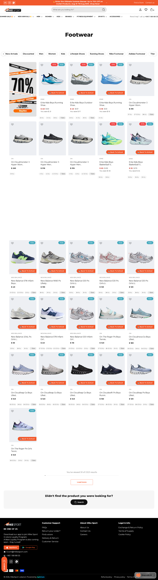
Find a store (47, 534)
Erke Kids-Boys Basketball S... (106, 163)
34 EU (48, 118)
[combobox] (75, 9)
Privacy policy (119, 577)
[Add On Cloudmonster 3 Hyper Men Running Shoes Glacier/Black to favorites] (71, 125)
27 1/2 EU (42, 348)
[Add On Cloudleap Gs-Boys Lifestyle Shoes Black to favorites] (12, 355)
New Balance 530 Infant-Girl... (81, 338)
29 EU (49, 292)
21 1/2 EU (12, 292)
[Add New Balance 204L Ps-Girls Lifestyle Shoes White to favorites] (12, 299)
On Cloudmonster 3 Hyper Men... (50, 163)
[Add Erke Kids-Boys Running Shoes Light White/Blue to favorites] (101, 65)
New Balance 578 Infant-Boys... (22, 282)
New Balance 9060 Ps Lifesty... (51, 282)
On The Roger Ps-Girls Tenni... (21, 450)
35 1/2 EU (130, 348)
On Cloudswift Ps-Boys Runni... (110, 394)
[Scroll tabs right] (154, 54)
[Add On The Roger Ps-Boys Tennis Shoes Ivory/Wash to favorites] (101, 299)
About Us (84, 527)
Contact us (150, 3)
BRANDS (68, 16)
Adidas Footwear (137, 54)
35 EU (55, 118)
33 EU (42, 118)
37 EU (130, 114)
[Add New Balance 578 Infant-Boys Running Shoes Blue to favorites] (12, 243)
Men (41, 54)
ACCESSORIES (115, 16)
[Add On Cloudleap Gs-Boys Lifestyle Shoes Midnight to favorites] (71, 355)
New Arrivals (12, 54)
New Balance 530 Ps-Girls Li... (80, 282)
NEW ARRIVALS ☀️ (25, 16)
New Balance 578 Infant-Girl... (52, 338)
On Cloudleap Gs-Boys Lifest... (21, 394)
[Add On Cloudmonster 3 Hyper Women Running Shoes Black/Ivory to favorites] (130, 65)
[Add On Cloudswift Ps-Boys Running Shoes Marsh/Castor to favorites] (101, 355)
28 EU (42, 292)
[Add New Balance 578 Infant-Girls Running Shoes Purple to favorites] (42, 299)
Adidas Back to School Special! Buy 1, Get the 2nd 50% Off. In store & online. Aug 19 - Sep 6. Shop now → (78, 2)
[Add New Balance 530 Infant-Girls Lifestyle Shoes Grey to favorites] (71, 299)
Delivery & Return (50, 538)
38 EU (145, 114)
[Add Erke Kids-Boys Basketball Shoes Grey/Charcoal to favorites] (130, 125)
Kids (63, 54)
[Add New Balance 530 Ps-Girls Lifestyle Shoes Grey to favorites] (71, 243)
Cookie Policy (124, 534)
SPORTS (101, 16)
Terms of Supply (126, 531)
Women (52, 54)
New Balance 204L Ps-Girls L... (21, 338)
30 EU (55, 292)
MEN (38, 16)
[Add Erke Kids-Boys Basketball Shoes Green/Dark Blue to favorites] (101, 125)
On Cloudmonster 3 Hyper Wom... (138, 104)
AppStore (13, 547)
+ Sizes (62, 118)
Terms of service (133, 577)
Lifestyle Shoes (77, 54)
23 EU (27, 292)
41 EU (41, 174)
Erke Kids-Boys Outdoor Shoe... (81, 104)
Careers (83, 534)
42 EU (48, 174)
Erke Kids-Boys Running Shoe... (52, 104)
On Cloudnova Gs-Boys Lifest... (139, 338)
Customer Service (50, 541)
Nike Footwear (116, 54)
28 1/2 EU (109, 348)
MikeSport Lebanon (18, 577)
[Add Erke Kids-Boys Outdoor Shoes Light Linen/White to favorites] (71, 65)
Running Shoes (97, 54)
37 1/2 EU (137, 114)
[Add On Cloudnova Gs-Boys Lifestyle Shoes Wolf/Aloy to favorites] (130, 299)
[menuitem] (60, 527)
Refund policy (106, 577)
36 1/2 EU (144, 348)
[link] (22, 89)
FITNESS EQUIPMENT (85, 16)
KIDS (58, 16)
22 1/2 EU (20, 292)
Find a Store (139, 3)
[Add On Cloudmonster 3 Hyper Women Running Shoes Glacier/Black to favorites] (12, 125)
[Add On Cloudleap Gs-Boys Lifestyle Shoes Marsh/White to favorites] (42, 355)
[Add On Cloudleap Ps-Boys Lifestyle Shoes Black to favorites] (130, 355)
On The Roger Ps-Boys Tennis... (110, 338)
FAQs (44, 527)
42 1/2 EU (55, 174)
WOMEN (48, 16)
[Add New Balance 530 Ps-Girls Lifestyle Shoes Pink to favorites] (101, 243)
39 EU (12, 174)
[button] (151, 9)
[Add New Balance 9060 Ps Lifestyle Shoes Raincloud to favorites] (42, 243)
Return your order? (51, 531)
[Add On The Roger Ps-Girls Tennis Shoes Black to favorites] (12, 411)
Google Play (30, 547)
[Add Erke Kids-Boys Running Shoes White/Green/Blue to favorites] (42, 65)
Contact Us (85, 531)
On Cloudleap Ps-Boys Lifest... (139, 394)
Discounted (28, 54)
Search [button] (80, 502)
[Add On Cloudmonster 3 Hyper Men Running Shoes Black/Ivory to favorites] (42, 125)
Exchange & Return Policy (130, 527)
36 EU (137, 348)
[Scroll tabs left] (3, 54)
